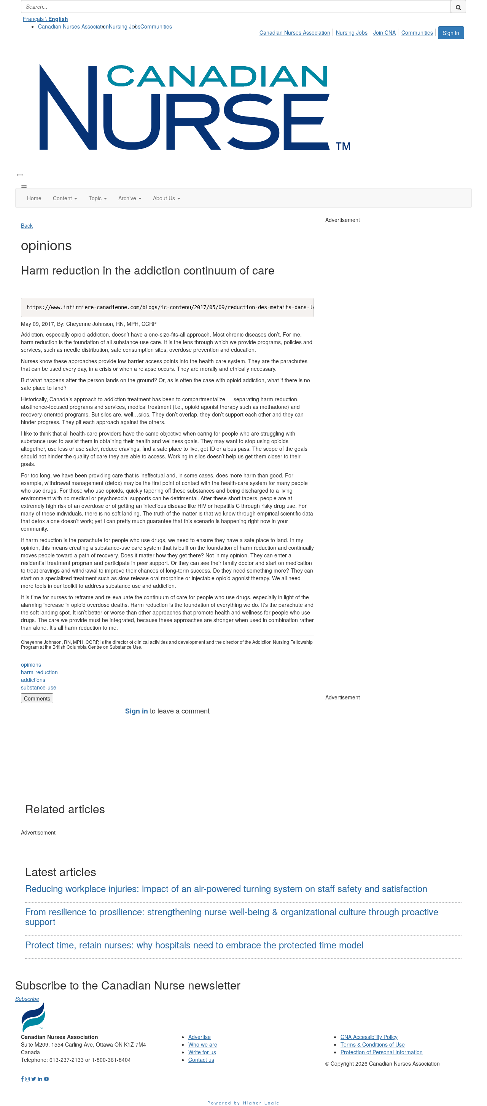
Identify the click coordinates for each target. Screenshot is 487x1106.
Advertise (199, 1037)
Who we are (202, 1044)
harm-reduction (39, 672)
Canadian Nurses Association (73, 26)
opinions (31, 664)
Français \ (45, 18)
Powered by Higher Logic (243, 1103)
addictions (33, 679)
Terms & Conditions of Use (373, 1044)
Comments (37, 698)
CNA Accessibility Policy (369, 1037)
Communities (156, 26)
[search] (458, 6)
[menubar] (348, 31)
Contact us (201, 1059)
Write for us (202, 1052)
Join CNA (384, 32)
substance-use (38, 687)
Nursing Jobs (124, 26)
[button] (65, 197)
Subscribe (27, 998)
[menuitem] (73, 26)
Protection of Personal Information (382, 1052)
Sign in (451, 33)
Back (27, 225)
